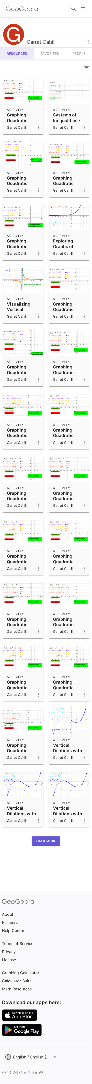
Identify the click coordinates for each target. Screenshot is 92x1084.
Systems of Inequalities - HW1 (66, 120)
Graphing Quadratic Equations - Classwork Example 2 (19, 252)
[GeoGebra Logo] (22, 8)
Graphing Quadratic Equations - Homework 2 (66, 690)
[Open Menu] (83, 9)
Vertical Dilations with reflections (67, 751)
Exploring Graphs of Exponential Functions (65, 249)
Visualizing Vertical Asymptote (18, 309)
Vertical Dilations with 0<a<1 (67, 813)
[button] (46, 841)
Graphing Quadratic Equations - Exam (65, 312)
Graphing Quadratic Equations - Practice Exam (22, 375)
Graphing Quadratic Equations (17, 435)
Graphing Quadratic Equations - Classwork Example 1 (19, 630)
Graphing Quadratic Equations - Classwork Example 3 (65, 189)
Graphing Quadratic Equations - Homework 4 (66, 438)
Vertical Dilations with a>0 (21, 813)
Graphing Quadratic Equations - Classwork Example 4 (19, 189)
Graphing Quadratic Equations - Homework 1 (20, 123)
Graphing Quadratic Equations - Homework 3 (20, 501)
